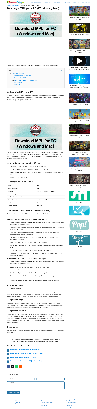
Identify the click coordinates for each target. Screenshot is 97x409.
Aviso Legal (17, 402)
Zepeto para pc (44, 405)
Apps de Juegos (86, 2)
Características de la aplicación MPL (23, 75)
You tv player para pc (45, 399)
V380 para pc (69, 405)
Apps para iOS (47, 2)
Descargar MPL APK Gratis (21, 77)
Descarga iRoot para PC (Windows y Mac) (23, 357)
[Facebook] (8, 366)
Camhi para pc (44, 403)
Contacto (17, 403)
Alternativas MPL (18, 82)
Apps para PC (57, 2)
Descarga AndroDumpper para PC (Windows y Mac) (26, 361)
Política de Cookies (19, 399)
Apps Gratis (67, 2)
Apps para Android (36, 2)
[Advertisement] (36, 49)
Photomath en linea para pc (47, 402)
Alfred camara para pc (46, 400)
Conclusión (17, 84)
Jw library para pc (70, 407)
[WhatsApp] (16, 366)
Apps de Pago (75, 2)
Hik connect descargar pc (71, 402)
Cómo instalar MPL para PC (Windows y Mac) (25, 80)
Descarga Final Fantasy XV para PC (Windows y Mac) (26, 353)
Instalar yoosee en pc (70, 399)
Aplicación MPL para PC (18, 73)
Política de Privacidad (20, 400)
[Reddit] (20, 366)
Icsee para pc (69, 403)
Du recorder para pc (45, 407)
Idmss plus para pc (70, 400)
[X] (12, 366)
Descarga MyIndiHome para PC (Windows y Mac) (25, 349)
